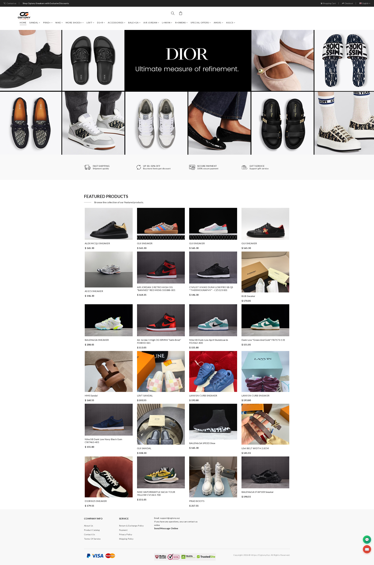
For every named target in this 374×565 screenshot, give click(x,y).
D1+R (100, 22)
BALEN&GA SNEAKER (97, 339)
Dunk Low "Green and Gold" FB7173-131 (263, 339)
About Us (88, 525)
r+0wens (180, 22)
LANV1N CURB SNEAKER (203, 395)
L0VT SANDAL (145, 395)
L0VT (89, 22)
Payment (123, 530)
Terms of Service (92, 539)
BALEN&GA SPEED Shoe (202, 443)
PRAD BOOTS (196, 501)
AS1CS (229, 22)
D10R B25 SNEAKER (96, 501)
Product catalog (92, 530)
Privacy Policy (125, 534)
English (365, 3)
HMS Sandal (91, 395)
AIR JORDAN (150, 22)
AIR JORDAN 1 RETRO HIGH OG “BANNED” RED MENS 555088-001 (156, 288)
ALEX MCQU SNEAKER (97, 243)
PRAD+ (47, 22)
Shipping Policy (126, 539)
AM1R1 (217, 22)
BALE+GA (133, 22)
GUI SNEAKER (145, 243)
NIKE (58, 22)
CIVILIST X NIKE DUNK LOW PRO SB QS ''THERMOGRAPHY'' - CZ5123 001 (211, 288)
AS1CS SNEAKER (94, 291)
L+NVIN (166, 22)
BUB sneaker (248, 296)
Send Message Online (166, 528)
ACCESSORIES (115, 22)
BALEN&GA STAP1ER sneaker (257, 492)
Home (23, 22)
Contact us (11, 3)
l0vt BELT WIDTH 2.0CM (255, 448)
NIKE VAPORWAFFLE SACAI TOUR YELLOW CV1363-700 (156, 493)
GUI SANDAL (144, 448)
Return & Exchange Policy (131, 525)
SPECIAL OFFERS (200, 22)
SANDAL (33, 22)
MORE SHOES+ (74, 22)
